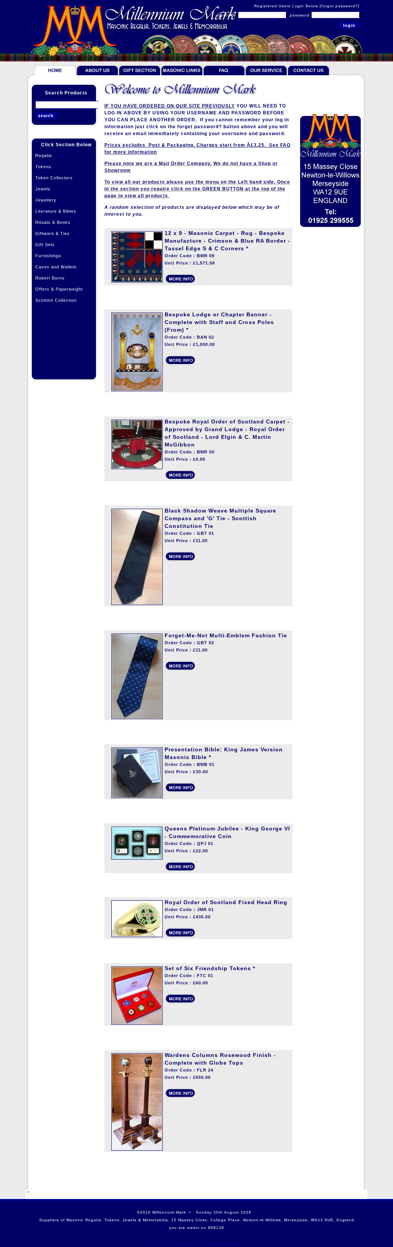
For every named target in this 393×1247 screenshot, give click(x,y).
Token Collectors (54, 177)
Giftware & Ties (52, 233)
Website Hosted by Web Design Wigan (196, 1243)
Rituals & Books (53, 222)
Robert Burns (50, 278)
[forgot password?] (340, 6)
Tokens (43, 166)
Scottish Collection (56, 300)
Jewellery (45, 200)
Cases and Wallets (56, 267)
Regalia (43, 155)
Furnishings (48, 255)
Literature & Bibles (55, 211)
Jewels (43, 189)
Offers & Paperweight (59, 289)
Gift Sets (45, 244)
